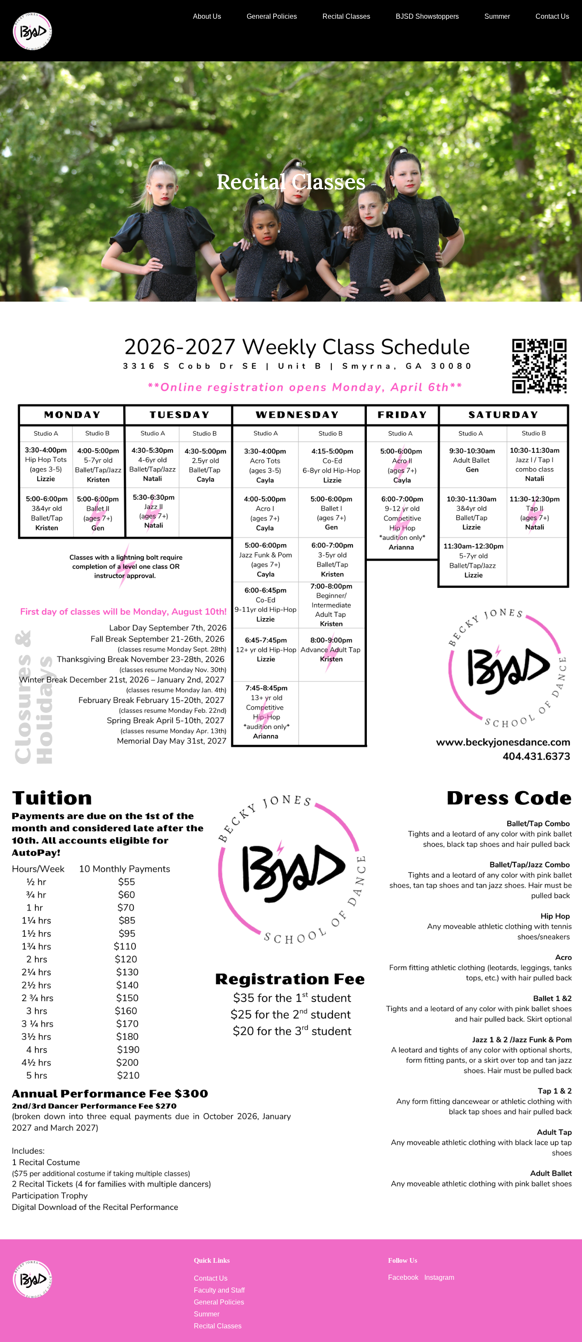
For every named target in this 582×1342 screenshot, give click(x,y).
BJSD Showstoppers (427, 16)
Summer (497, 16)
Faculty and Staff (219, 1290)
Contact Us (552, 16)
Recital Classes (346, 16)
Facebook (403, 1277)
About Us (207, 16)
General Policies (272, 16)
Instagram (439, 1277)
